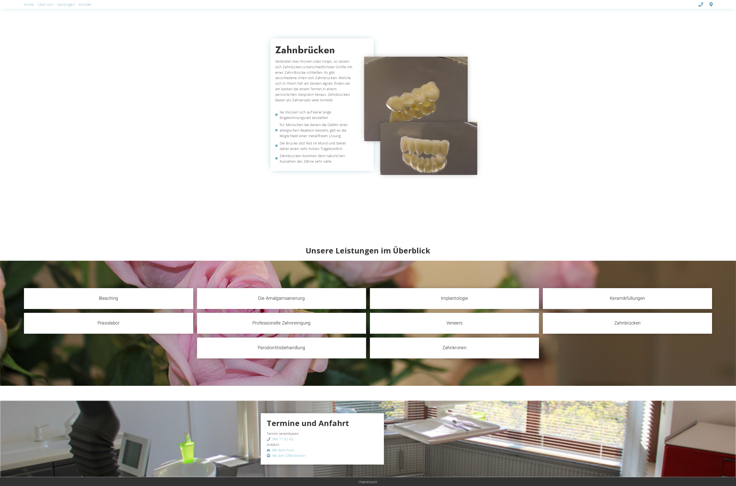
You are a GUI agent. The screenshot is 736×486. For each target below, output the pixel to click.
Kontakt (85, 4)
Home (29, 4)
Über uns (45, 4)
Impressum (368, 481)
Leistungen (66, 4)
